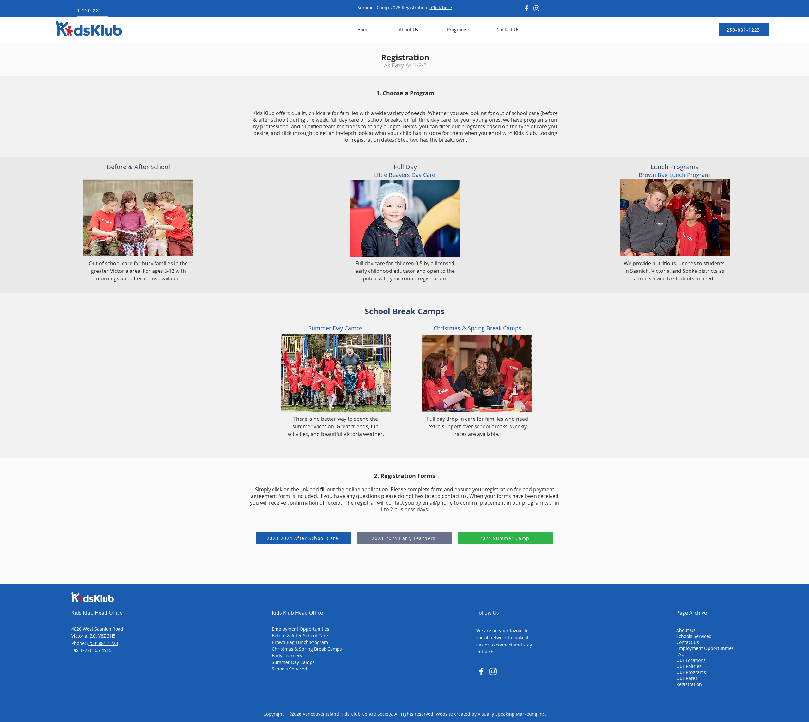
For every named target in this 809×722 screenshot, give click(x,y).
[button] (447, 30)
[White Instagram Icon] (493, 671)
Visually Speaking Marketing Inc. (512, 714)
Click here (441, 7)
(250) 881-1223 (102, 643)
